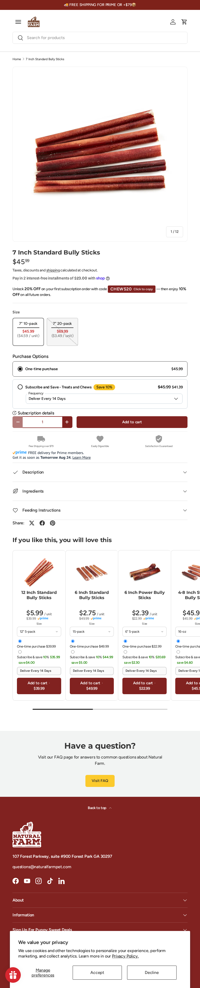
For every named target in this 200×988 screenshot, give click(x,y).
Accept (97, 972)
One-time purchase (36, 646)
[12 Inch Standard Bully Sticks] (39, 572)
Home (16, 59)
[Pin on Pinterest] (52, 523)
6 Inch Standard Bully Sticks (92, 595)
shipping (53, 270)
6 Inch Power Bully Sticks (144, 595)
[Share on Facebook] (42, 523)
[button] (184, 22)
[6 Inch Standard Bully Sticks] (92, 572)
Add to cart (132, 422)
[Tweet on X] (32, 523)
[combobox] (100, 38)
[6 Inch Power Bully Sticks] (144, 572)
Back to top (97, 808)
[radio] (100, 369)
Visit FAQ (100, 780)
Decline (152, 972)
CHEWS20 (131, 289)
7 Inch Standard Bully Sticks (45, 59)
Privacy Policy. (125, 956)
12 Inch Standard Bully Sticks (39, 595)
